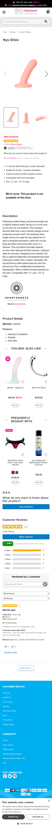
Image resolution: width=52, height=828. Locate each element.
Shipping (6, 706)
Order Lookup (7, 702)
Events (5, 740)
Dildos (12, 32)
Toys (5, 32)
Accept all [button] (13, 817)
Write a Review (16, 144)
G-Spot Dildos (25, 32)
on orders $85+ (26, 5)
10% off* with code (26, 2)
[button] (4, 12)
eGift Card (6, 693)
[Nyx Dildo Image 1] (26, 74)
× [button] (49, 801)
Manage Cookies (8, 724)
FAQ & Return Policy (9, 711)
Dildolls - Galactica (15, 387)
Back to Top (24, 668)
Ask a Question (10, 158)
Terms (5, 715)
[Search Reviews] (45, 584)
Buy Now (15, 405)
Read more (17, 812)
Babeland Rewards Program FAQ (14, 758)
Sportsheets (20, 304)
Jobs (4, 763)
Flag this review (10, 652)
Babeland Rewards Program (12, 754)
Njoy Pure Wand (39, 387)
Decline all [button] (38, 817)
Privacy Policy (7, 720)
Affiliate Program (8, 749)
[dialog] (26, 813)
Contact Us (7, 697)
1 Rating (7, 144)
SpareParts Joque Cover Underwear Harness (15, 462)
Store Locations (8, 745)
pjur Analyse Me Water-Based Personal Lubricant (39, 462)
